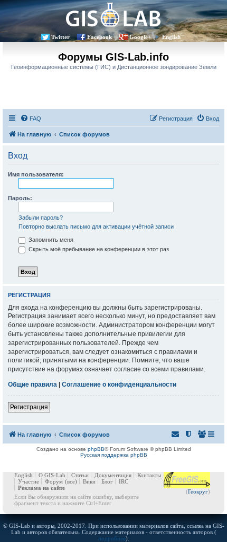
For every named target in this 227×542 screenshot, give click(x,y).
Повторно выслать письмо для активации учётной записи (96, 226)
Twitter (60, 37)
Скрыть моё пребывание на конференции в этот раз (98, 249)
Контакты (149, 475)
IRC (123, 481)
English (171, 37)
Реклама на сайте (41, 488)
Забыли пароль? (40, 217)
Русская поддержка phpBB (113, 455)
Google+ (140, 37)
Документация (112, 475)
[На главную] (113, 14)
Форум (54, 481)
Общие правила (32, 384)
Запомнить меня (50, 239)
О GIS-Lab (52, 475)
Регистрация (29, 407)
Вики (89, 481)
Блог (107, 481)
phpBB (96, 449)
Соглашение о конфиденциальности (119, 384)
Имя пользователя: (36, 174)
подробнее (112, 538)
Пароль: (20, 198)
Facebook (99, 37)
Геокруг (198, 491)
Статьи (80, 475)
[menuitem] (30, 118)
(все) (71, 481)
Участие (28, 481)
